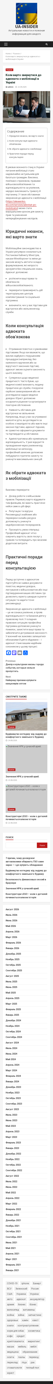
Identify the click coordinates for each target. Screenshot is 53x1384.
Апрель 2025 (12, 998)
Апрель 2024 (12, 1065)
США (9, 1293)
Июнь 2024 (11, 1053)
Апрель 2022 (12, 1198)
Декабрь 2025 (13, 953)
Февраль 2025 (13, 1009)
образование (30, 1351)
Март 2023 (11, 1137)
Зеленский (21, 1288)
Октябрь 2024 (13, 1031)
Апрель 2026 (12, 931)
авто (9, 1299)
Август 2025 (12, 976)
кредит (21, 1336)
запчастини (34, 1315)
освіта (10, 1357)
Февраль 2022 (13, 1209)
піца (24, 1362)
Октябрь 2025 (13, 965)
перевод (34, 1357)
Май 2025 (11, 992)
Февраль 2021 (13, 1264)
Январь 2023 (12, 1148)
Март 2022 (11, 1203)
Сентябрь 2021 (14, 1237)
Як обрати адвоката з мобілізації (25, 148)
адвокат (21, 1299)
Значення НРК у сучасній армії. (26, 759)
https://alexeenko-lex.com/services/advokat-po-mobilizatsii (21, 205)
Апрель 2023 (12, 1131)
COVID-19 (12, 1283)
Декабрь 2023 (13, 1087)
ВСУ (9, 1288)
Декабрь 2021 (13, 1220)
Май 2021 (11, 1248)
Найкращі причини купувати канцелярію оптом (21, 680)
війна (21, 1315)
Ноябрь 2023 (13, 1092)
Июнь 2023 (11, 1120)
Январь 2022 (12, 1214)
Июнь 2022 (11, 1187)
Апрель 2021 (12, 1253)
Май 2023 (11, 1126)
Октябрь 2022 (13, 1164)
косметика (34, 1330)
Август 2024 (12, 1042)
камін (25, 1320)
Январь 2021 (12, 1270)
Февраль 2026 (13, 942)
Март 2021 (11, 1259)
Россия (35, 1288)
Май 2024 (11, 1059)
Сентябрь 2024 (14, 1037)
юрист (10, 1372)
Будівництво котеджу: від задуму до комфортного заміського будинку (26, 716)
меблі (33, 1346)
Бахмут (37, 1283)
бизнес (22, 1304)
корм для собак (15, 1330)
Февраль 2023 (13, 1142)
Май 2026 (11, 926)
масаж (10, 1346)
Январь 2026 (12, 948)
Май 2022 (11, 1192)
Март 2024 (11, 1070)
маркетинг (34, 1341)
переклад (12, 1362)
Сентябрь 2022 (14, 1170)
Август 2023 (12, 1109)
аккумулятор (37, 1299)
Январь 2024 (12, 1081)
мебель (22, 1346)
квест (35, 1320)
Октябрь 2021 (13, 1231)
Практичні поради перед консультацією (21, 155)
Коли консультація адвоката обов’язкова (23, 142)
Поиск (9, 837)
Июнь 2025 (11, 987)
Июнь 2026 (11, 920)
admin (10, 87)
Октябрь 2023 (13, 1098)
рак (33, 1362)
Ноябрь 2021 (13, 1226)
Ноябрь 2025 (13, 959)
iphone (25, 1283)
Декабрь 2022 (13, 1153)
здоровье (12, 1320)
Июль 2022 (11, 1181)
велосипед (13, 1309)
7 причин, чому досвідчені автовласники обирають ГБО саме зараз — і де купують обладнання (25, 861)
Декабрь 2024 (13, 1020)
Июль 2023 (11, 1114)
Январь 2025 (12, 1015)
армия (10, 1304)
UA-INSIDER (26, 26)
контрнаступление (28, 1325)
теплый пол (32, 1367)
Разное (9, 70)
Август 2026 (12, 909)
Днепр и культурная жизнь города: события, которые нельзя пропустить (25, 666)
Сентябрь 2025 (14, 970)
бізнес (33, 1304)
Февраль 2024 (13, 1076)
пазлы (21, 1357)
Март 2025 (11, 1003)
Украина (21, 1293)
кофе (10, 1336)
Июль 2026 (11, 915)
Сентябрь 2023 (14, 1103)
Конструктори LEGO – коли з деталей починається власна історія (26, 798)
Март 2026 (11, 937)
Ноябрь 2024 (13, 1026)
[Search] (47, 44)
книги (10, 1325)
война (10, 1315)
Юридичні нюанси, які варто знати (26, 136)
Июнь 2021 (11, 1242)
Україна (34, 1293)
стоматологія (14, 1367)
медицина (13, 1351)
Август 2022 (12, 1176)
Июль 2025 (11, 981)
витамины (29, 1309)
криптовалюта (15, 1341)
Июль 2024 (11, 1048)
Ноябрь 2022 (13, 1159)
